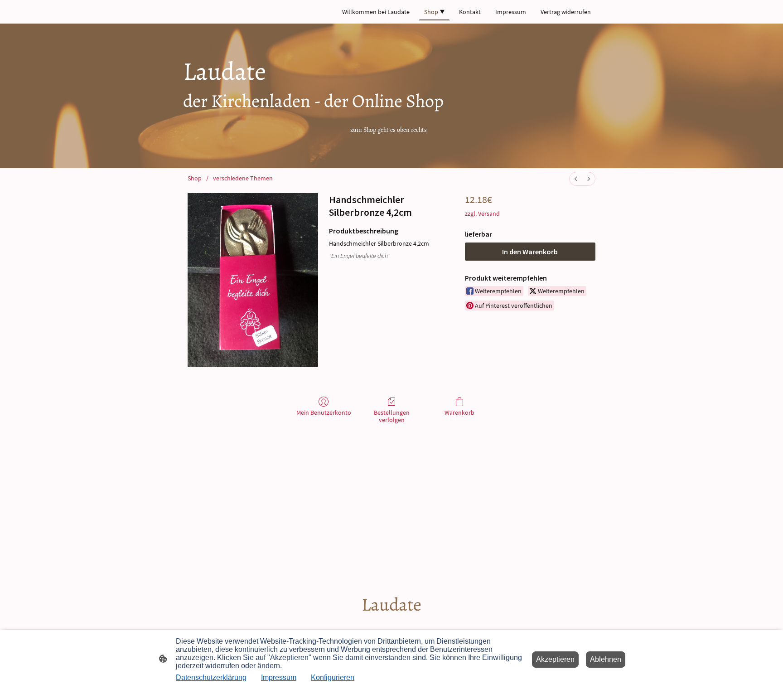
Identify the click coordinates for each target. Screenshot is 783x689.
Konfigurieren (332, 677)
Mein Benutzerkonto (323, 412)
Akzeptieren (555, 659)
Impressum (278, 677)
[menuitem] (576, 178)
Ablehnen (605, 659)
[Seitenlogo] (391, 625)
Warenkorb (459, 412)
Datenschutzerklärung (211, 677)
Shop (195, 178)
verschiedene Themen (243, 178)
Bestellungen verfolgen (392, 416)
